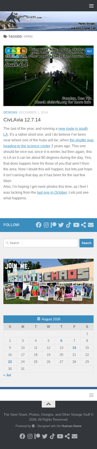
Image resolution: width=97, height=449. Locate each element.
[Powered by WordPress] (33, 426)
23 (10, 362)
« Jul (7, 375)
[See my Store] (83, 225)
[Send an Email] (91, 225)
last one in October (52, 192)
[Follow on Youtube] (76, 225)
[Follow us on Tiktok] (68, 225)
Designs (10, 112)
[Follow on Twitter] (61, 225)
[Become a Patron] (53, 225)
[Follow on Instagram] (46, 225)
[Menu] (91, 5)
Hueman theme (71, 426)
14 (74, 348)
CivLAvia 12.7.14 (22, 120)
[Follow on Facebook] (39, 225)
